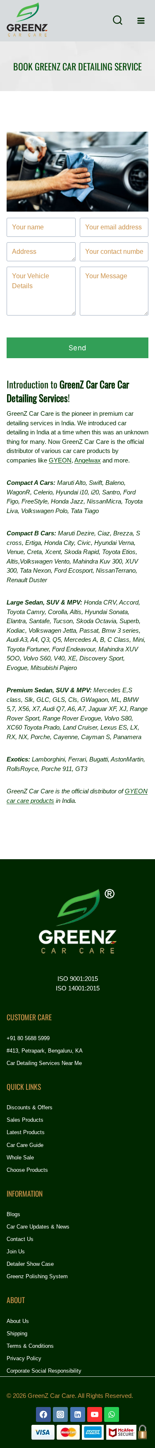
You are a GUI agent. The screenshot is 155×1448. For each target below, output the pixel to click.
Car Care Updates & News (38, 1227)
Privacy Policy (24, 1358)
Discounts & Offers (29, 1107)
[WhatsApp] (111, 1414)
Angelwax (87, 460)
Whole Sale (20, 1157)
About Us (18, 1321)
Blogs (13, 1214)
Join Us (16, 1251)
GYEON (60, 460)
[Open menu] (140, 20)
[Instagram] (60, 1414)
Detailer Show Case (30, 1264)
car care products (30, 800)
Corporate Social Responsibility (44, 1371)
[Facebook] (43, 1414)
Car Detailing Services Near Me (44, 1063)
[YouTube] (94, 1414)
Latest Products (26, 1132)
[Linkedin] (77, 1414)
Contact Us (20, 1239)
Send (78, 348)
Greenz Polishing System (37, 1276)
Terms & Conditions (30, 1346)
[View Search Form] (117, 20)
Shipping (17, 1333)
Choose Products (27, 1170)
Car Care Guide (25, 1145)
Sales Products (25, 1120)
